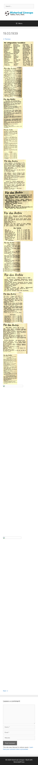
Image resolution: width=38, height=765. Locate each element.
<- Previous (6, 39)
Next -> (5, 691)
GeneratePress (19, 762)
